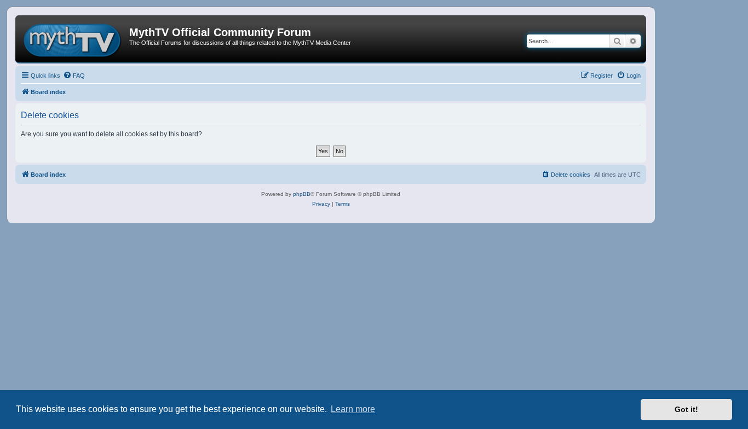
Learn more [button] (353, 409)
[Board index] (73, 39)
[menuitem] (74, 75)
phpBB (301, 194)
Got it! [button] (686, 409)
